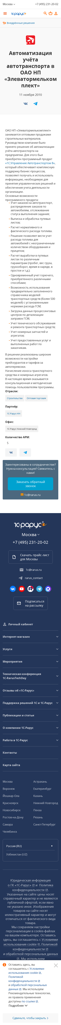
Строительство (15, 398)
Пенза (37, 810)
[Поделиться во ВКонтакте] (26, 105)
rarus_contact (34, 578)
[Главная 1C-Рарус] (25, 13)
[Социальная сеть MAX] (48, 589)
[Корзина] (50, 13)
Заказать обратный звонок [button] (30, 484)
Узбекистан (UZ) (16, 854)
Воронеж (9, 789)
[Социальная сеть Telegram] (39, 589)
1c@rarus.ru (32, 495)
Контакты (10, 752)
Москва (8, 781)
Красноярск (10, 803)
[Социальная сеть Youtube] (22, 589)
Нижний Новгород (45, 803)
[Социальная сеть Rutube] (30, 589)
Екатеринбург (42, 789)
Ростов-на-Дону (13, 817)
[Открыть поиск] (45, 13)
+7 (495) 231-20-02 (46, 4)
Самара (8, 824)
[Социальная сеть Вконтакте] (13, 589)
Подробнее (16, 1005)
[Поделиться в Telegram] (35, 105)
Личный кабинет (20, 624)
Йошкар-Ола (11, 796)
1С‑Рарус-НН (13, 413)
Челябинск (10, 831)
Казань (38, 796)
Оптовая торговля (36, 398)
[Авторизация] (56, 13)
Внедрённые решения (21, 23)
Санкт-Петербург (44, 824)
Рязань (38, 817)
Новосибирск (12, 810)
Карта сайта (11, 765)
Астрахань (40, 781)
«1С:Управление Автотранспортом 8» (30, 163)
